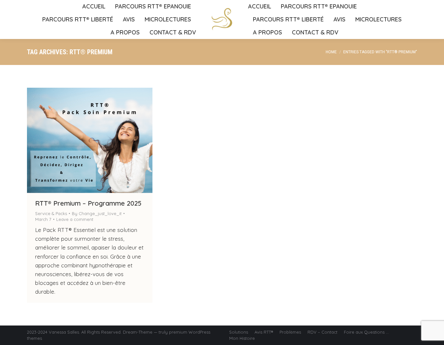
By (97, 213)
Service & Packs (51, 213)
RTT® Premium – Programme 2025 (88, 203)
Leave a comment (74, 219)
